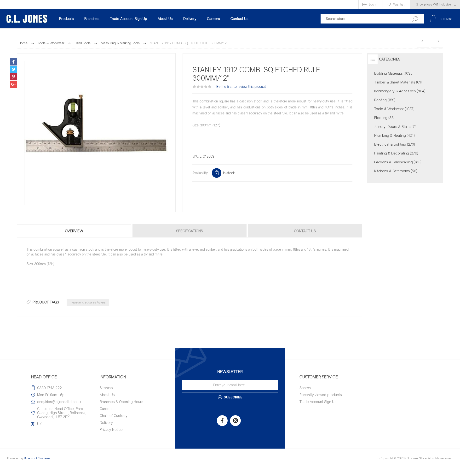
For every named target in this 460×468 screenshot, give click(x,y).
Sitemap (106, 388)
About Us (107, 395)
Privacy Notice (111, 429)
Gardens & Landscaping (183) (397, 162)
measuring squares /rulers (88, 302)
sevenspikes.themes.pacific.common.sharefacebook (13, 61)
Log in (373, 4)
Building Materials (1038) (394, 73)
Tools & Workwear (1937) (394, 109)
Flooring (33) (384, 118)
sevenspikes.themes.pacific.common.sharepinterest (13, 76)
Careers (106, 409)
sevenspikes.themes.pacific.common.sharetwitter (13, 69)
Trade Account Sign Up (318, 402)
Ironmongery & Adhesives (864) (399, 91)
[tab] (74, 230)
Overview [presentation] (74, 231)
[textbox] (362, 18)
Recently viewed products (320, 395)
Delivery (106, 423)
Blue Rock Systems (37, 458)
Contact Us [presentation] (305, 231)
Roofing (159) (384, 100)
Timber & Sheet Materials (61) (398, 82)
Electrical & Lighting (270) (394, 144)
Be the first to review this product (241, 87)
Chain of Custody (113, 416)
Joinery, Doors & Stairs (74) (396, 126)
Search (305, 388)
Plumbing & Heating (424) (394, 135)
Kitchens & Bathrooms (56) (395, 171)
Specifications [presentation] (189, 231)
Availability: (200, 173)
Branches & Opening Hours (121, 402)
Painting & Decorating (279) (396, 153)
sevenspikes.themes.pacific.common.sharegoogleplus (13, 84)
